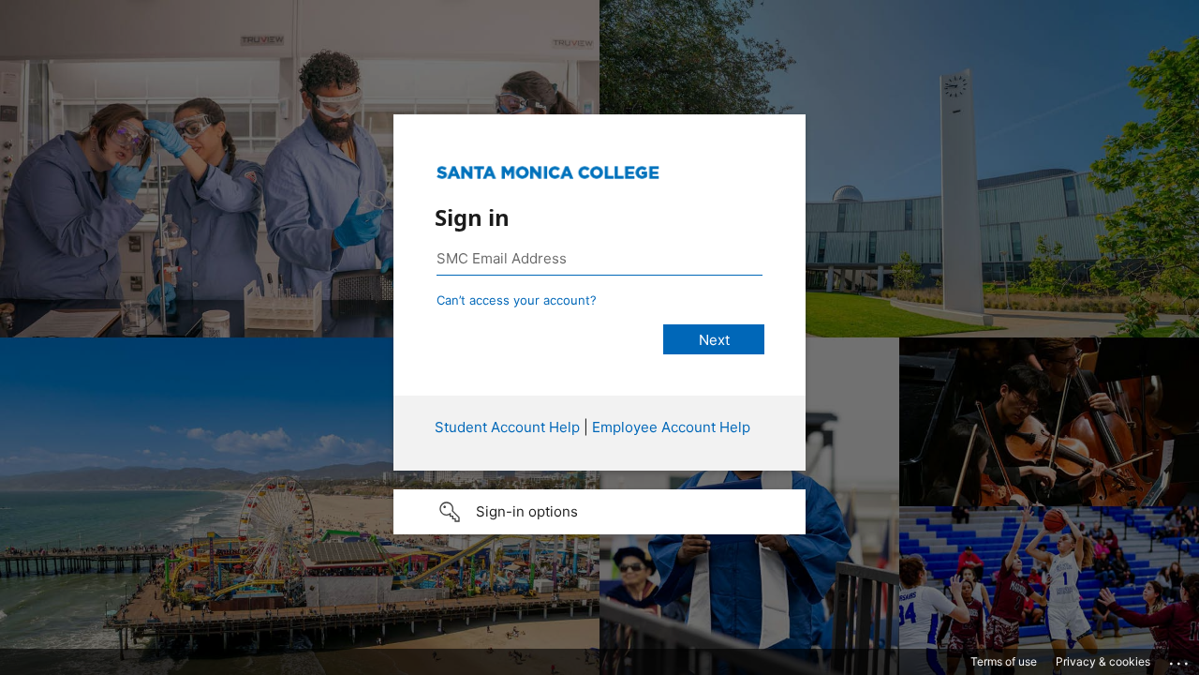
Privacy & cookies (1103, 661)
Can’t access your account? (517, 300)
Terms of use (1003, 661)
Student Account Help (507, 427)
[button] (599, 511)
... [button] (1180, 659)
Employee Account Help (671, 427)
